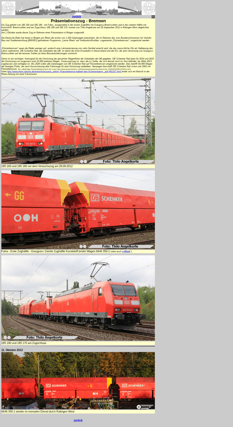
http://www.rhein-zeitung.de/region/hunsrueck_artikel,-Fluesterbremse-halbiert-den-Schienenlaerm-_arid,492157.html (64, 71)
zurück (76, 16)
